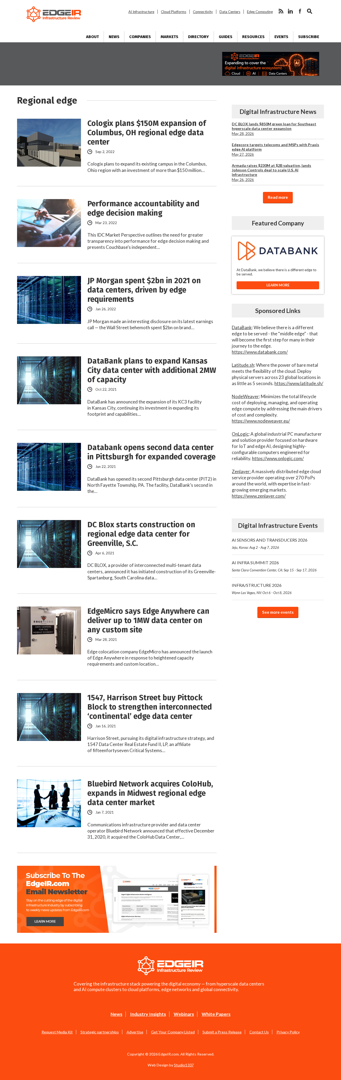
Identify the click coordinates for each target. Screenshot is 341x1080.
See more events (278, 612)
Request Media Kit (57, 1032)
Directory (198, 36)
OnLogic (240, 434)
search (309, 11)
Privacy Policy (288, 1032)
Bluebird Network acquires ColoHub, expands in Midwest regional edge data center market (150, 793)
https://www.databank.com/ (260, 352)
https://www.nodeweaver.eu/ (261, 421)
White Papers (216, 1014)
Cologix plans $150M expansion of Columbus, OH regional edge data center (146, 133)
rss (281, 11)
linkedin (290, 11)
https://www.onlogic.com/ (278, 458)
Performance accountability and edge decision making (143, 208)
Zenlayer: (241, 471)
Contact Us (259, 1032)
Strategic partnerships (99, 1032)
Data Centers (230, 12)
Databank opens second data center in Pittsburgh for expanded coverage (151, 452)
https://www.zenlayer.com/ (259, 496)
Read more (278, 197)
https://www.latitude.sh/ (298, 383)
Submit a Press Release (222, 1032)
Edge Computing (260, 12)
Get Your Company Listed (173, 1032)
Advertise (135, 1032)
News (114, 36)
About (92, 36)
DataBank (242, 327)
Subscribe (308, 36)
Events (281, 36)
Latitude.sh (243, 365)
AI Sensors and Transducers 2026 (269, 543)
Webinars (184, 1014)
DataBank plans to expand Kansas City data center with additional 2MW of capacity (151, 370)
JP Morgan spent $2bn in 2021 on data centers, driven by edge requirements (144, 290)
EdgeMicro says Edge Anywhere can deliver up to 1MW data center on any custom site (148, 620)
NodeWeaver (245, 396)
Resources (253, 36)
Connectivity (203, 12)
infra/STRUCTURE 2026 (262, 589)
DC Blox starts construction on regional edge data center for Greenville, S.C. (141, 534)
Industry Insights (148, 1014)
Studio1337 (184, 1065)
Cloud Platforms (173, 12)
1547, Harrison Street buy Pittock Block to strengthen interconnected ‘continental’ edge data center (149, 707)
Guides (225, 36)
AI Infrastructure (141, 12)
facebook (300, 11)
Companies (140, 36)
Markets (169, 36)
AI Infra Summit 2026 (274, 566)
